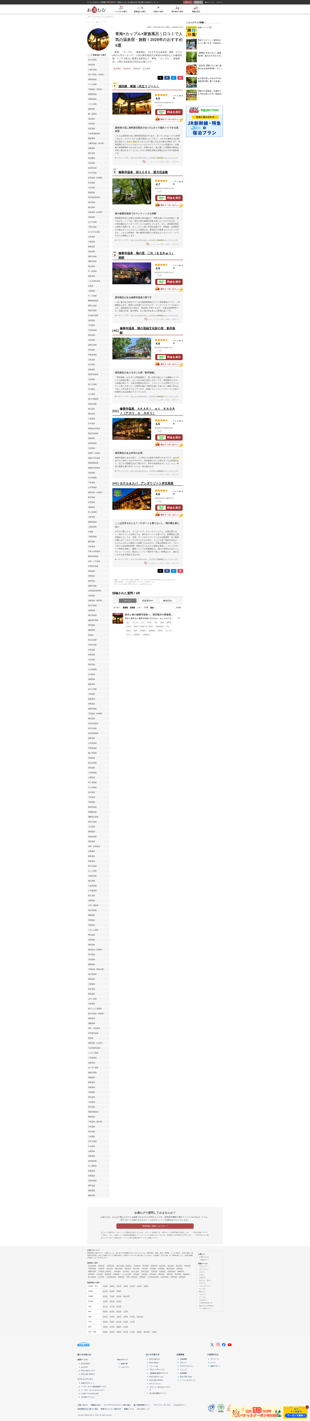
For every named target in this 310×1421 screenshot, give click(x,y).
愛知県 (137, 69)
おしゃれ (168, 630)
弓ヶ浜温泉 (92, 787)
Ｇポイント (203, 1266)
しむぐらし (125, 1367)
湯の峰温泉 (92, 974)
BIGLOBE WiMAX (88, 1374)
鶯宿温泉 (91, 138)
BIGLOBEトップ (143, 1409)
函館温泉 (91, 109)
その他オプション (88, 1397)
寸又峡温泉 (92, 773)
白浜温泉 (91, 959)
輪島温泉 (91, 684)
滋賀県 (105, 1316)
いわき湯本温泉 (94, 281)
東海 (162, 622)
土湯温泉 (91, 291)
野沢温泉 (91, 497)
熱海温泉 (91, 699)
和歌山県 (140, 1316)
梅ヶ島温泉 (92, 753)
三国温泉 (91, 694)
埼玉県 (105, 1296)
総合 (152, 607)
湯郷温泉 (91, 1023)
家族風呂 (152, 630)
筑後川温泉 (92, 1072)
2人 (143, 622)
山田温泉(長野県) (94, 591)
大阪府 (118, 1316)
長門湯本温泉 (93, 1033)
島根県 (112, 1322)
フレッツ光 (153, 1366)
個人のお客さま (84, 1354)
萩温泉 (90, 1038)
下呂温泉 (91, 797)
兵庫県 (125, 1316)
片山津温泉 (92, 669)
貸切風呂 (137, 634)
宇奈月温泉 (92, 645)
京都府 (112, 1316)
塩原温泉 (91, 320)
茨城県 (118, 1291)
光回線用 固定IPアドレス (158, 1373)
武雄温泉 (91, 1087)
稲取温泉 (91, 738)
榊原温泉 (91, 856)
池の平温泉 (92, 605)
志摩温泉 (91, 851)
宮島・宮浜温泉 (94, 1028)
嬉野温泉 (91, 1082)
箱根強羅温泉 (93, 463)
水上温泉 (91, 394)
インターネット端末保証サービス (93, 1386)
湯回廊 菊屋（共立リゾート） (138, 86)
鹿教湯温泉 (92, 522)
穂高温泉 (91, 581)
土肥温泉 (91, 777)
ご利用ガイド (204, 1260)
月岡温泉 (91, 596)
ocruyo (201, 1275)
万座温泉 (91, 360)
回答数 (132, 607)
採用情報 (183, 1373)
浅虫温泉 (91, 119)
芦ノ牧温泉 (92, 271)
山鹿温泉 (91, 1151)
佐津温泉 (91, 940)
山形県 (139, 1286)
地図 (160, 106)
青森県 (112, 1286)
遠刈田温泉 (92, 168)
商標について (129, 1409)
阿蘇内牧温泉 (93, 1112)
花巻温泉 (91, 148)
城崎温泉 (91, 915)
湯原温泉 (91, 1018)
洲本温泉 (91, 945)
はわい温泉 (92, 999)
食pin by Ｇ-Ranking (206, 1306)
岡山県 (118, 1322)
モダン (129, 634)
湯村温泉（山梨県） (95, 492)
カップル (135, 622)
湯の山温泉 (92, 866)
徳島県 (105, 1327)
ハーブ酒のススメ (205, 1308)
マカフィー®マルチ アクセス (159, 1388)
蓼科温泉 (91, 541)
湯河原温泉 (92, 443)
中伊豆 (129, 626)
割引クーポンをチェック (171, 119)
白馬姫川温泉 (93, 566)
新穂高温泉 (92, 807)
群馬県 (112, 1291)
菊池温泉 (91, 1117)
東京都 (118, 1296)
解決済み (167, 600)
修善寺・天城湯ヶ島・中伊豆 (143, 626)
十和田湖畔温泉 (94, 133)
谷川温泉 (91, 389)
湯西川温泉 (92, 345)
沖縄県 (154, 1332)
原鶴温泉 (91, 1077)
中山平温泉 (92, 173)
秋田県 (132, 1286)
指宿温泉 (91, 1190)
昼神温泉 (91, 571)
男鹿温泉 (91, 192)
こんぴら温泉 (93, 1053)
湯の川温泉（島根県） (96, 1013)
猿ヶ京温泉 (92, 384)
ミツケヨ (202, 1297)
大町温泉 (91, 517)
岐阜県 (127, 69)
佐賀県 (112, 1332)
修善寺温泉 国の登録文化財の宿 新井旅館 (147, 330)
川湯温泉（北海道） (95, 89)
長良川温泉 (92, 822)
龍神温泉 (91, 979)
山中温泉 (91, 660)
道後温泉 (91, 1063)
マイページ (211, 2)
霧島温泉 (91, 1195)
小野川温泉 (92, 227)
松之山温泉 (92, 640)
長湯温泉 (91, 1176)
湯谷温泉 (91, 841)
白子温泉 (91, 423)
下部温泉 (91, 483)
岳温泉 (90, 286)
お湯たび (202, 1278)
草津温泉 (91, 350)
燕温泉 (90, 635)
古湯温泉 (91, 1092)
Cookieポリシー (179, 1405)
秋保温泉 (91, 158)
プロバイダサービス (157, 1369)
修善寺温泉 (92, 709)
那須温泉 (91, 335)
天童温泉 (91, 242)
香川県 (112, 1327)
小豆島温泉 (92, 1058)
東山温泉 (91, 266)
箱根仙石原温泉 (94, 468)
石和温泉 (91, 473)
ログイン (220, 2)
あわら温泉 (92, 689)
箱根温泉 (91, 438)
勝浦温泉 (91, 964)
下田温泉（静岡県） (95, 713)
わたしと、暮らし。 (206, 1280)
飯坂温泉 (91, 276)
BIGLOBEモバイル (88, 1370)
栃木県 (105, 1291)
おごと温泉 (92, 871)
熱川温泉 (91, 792)
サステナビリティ (187, 1366)
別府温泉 (91, 1156)
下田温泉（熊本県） (95, 1122)
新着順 (125, 607)
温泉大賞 (124, 1363)
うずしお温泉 (93, 930)
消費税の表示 (96, 1405)
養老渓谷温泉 (93, 433)
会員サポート (215, 1366)
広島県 (125, 1322)
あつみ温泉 (92, 222)
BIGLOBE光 (85, 1363)
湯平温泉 (91, 1186)
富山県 (105, 1306)
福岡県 (105, 1332)
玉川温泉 (91, 187)
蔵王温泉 (91, 202)
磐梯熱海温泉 (93, 301)
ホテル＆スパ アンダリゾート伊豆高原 (146, 483)
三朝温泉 (91, 984)
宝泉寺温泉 (92, 1181)
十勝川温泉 (92, 70)
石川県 (112, 1306)
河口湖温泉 (92, 478)
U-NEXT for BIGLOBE (90, 1393)
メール (212, 1362)
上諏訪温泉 (92, 527)
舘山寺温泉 (92, 763)
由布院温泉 (92, 1161)
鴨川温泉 (91, 414)
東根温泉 (91, 247)
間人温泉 (91, 895)
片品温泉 (91, 379)
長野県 (112, 1301)
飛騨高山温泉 (93, 817)
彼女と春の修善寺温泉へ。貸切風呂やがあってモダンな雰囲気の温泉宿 (159, 158)
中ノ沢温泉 (92, 296)
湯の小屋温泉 (93, 399)
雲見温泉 (91, 768)
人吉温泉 (91, 1136)
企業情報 (180, 1354)
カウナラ (202, 1294)
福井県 (118, 1306)
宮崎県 (139, 1332)
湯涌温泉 (91, 679)
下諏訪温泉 (92, 537)
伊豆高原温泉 (93, 723)
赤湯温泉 (91, 217)
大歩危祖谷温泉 (94, 1048)
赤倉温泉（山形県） (95, 212)
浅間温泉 (91, 507)
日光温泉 (91, 340)
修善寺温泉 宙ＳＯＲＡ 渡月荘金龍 (143, 172)
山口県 (132, 1322)
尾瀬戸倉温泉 (93, 374)
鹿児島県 (147, 1332)
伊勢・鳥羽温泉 (94, 846)
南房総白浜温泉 (94, 428)
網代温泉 (91, 718)
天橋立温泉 (92, 876)
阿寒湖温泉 (92, 79)
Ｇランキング (204, 1269)
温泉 (135, 630)
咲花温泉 (91, 625)
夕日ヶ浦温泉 (93, 905)
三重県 (147, 69)
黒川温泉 (91, 1107)
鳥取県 (105, 1322)
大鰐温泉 (91, 124)
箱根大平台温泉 (94, 458)
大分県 (132, 1332)
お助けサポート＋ (88, 1383)
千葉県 (112, 1296)
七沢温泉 (91, 448)
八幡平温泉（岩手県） (96, 143)
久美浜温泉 (92, 886)
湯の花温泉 (92, 910)
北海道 (105, 1286)
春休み (129, 630)
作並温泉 (91, 163)
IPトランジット (155, 1383)
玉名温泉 (91, 1127)
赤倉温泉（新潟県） (95, 600)
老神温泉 (91, 369)
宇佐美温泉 (92, 748)
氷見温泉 (91, 650)
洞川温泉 (91, 954)
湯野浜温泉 (92, 261)
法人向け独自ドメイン (157, 1393)
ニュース (183, 1369)
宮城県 (125, 1286)
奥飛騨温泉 (92, 812)
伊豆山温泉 (92, 728)
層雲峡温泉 (92, 94)
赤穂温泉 (91, 925)
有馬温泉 (91, 920)
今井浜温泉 (92, 743)
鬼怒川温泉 (92, 310)
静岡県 (118, 69)
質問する (198, 2)
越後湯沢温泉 (93, 620)
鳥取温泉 (91, 994)
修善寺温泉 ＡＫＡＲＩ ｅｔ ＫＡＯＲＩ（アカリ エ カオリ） (147, 411)
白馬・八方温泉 (94, 561)
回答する (188, 2)
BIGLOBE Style (186, 1376)
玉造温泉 (91, 1004)
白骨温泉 (91, 502)
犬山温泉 (91, 827)
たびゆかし (203, 1300)
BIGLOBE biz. (154, 1359)
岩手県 (118, 1286)
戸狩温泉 (91, 546)
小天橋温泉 (92, 890)
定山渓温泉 (92, 60)
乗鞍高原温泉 (93, 556)
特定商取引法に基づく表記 (88, 1409)
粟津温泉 (91, 664)
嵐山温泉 (91, 881)
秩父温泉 (91, 409)
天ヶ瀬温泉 (92, 1166)
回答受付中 (147, 600)
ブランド (183, 1362)
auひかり (84, 1367)
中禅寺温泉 (92, 330)
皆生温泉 (91, 989)
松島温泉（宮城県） (95, 178)
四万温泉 (91, 364)
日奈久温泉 (92, 1141)
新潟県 (118, 1301)
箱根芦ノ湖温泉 (94, 453)
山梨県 (105, 1301)
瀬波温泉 (91, 630)
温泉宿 (160, 630)
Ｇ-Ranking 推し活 (205, 1303)
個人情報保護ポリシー (142, 1405)
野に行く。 (203, 1292)
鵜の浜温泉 (92, 615)
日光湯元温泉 (93, 315)
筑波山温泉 (92, 404)
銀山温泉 (91, 207)
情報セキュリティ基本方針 (111, 1409)
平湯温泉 (91, 802)
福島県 (146, 1286)
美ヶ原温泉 (92, 512)
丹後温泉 (91, 900)
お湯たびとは (204, 1257)
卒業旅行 (143, 630)
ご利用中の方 (212, 1354)
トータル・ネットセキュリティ (93, 1390)
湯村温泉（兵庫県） (95, 950)
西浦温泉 (91, 832)
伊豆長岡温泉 (93, 733)
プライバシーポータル (162, 1405)
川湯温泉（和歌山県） (96, 969)
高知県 (125, 1327)
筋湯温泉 (91, 1171)
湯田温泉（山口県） (95, 1043)
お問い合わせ (83, 1405)
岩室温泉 (91, 610)
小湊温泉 (91, 419)
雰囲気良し (146, 634)
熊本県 (125, 1332)
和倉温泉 (91, 655)
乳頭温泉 (91, 183)
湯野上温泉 (92, 306)
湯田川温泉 (92, 256)
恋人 (128, 622)
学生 (156, 622)
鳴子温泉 (91, 153)
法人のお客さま (152, 1354)
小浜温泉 (91, 1102)
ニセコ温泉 (92, 104)
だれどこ (202, 1272)
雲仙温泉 (91, 1097)
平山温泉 (91, 1146)
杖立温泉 (91, 1131)
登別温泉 (91, 65)
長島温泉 (91, 861)
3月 (168, 626)
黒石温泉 (91, 129)
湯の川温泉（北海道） (96, 74)
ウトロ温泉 (92, 84)
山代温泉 (91, 674)
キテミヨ (202, 1283)
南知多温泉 (92, 836)
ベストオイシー (204, 1286)
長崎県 (118, 1332)
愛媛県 (118, 1327)
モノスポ (202, 1289)
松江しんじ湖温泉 (95, 1009)
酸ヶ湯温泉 (92, 114)
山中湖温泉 (92, 487)
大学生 (149, 622)
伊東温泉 (91, 704)
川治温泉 (91, 325)
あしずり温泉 (93, 1067)
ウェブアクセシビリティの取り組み (117, 1405)
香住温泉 (91, 935)
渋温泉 (90, 532)
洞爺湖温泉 (92, 99)
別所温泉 (91, 576)
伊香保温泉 (92, 355)
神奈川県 (126, 1296)
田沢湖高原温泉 (94, 197)
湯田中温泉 (92, 586)
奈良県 (132, 1316)
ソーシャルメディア (187, 1380)
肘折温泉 (91, 251)
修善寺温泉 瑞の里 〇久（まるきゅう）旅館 (146, 255)
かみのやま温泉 (94, 232)
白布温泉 (91, 237)
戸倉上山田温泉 (94, 551)
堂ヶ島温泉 (92, 782)
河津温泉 (91, 758)
